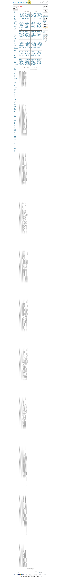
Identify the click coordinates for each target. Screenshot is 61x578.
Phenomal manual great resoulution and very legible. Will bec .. (45, 22)
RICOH (14, 115)
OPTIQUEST (15, 101)
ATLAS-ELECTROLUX (15, 23)
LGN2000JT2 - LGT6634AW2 (21, 51)
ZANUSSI (15, 150)
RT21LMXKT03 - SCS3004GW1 (39, 59)
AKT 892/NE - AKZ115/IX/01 (33, 20)
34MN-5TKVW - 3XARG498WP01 (27, 13)
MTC (14, 94)
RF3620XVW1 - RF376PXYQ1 (27, 57)
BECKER (15, 26)
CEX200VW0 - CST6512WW (33, 26)
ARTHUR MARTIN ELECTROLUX (15, 21)
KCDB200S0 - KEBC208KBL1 (39, 38)
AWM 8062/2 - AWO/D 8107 (33, 24)
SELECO (14, 125)
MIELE (14, 90)
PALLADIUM (15, 104)
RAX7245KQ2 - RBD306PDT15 (27, 55)
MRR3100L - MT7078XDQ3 (33, 54)
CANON (14, 33)
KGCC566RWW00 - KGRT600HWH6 (33, 42)
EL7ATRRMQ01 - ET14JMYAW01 (39, 29)
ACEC (14, 11)
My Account (45, 574)
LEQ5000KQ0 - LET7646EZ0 (33, 49)
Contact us (30, 574)
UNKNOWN (15, 143)
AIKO (14, 13)
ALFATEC (15, 16)
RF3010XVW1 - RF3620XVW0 (21, 57)
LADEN (14, 77)
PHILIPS (14, 108)
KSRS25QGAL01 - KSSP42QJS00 (21, 46)
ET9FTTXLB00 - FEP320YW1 (27, 33)
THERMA (15, 136)
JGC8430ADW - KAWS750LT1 (27, 38)
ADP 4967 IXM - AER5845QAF (21, 18)
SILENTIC (15, 130)
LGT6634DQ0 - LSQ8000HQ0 (27, 51)
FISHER (14, 54)
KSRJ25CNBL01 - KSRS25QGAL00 (39, 44)
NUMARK (15, 99)
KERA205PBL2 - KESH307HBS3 (21, 42)
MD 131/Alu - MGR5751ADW (21, 54)
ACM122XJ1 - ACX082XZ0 (27, 17)
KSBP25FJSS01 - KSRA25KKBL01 (27, 44)
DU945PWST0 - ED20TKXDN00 (33, 27)
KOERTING (15, 75)
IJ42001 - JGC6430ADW (21, 38)
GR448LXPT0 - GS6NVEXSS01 (21, 37)
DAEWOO (15, 42)
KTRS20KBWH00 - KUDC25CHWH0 (39, 46)
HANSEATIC (15, 62)
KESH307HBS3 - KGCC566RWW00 (27, 42)
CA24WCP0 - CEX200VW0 (27, 26)
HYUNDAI (15, 66)
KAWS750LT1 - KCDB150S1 (33, 38)
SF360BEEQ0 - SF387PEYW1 (33, 61)
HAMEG (14, 61)
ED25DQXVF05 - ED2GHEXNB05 (21, 29)
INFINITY (15, 68)
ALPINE (14, 18)
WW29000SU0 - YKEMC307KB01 (21, 64)
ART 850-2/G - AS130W (39, 22)
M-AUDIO (15, 82)
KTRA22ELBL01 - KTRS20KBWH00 (33, 46)
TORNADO (15, 138)
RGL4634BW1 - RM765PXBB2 (39, 57)
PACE (14, 103)
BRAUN (14, 31)
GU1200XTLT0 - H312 (33, 37)
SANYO (14, 123)
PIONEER (15, 109)
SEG (14, 124)
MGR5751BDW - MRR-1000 (27, 54)
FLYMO (14, 55)
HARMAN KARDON (16, 63)
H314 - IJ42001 (39, 36)
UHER (14, 141)
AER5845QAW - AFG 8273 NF (27, 18)
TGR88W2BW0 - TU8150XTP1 (27, 63)
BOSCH (14, 29)
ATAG (14, 22)
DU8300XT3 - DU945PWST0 (27, 27)
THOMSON (15, 137)
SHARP (14, 127)
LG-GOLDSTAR (15, 78)
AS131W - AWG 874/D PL (21, 24)
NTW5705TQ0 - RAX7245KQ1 (21, 55)
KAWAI (14, 73)
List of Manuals (44, 32)
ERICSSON (15, 50)
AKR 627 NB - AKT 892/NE (27, 20)
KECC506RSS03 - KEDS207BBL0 (33, 40)
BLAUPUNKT (15, 28)
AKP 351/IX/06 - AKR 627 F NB (21, 20)
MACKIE (15, 83)
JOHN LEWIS (15, 71)
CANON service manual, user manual (38, 576)
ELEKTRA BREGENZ (16, 48)
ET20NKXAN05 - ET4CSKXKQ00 (39, 31)
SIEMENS (15, 129)
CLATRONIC (15, 36)
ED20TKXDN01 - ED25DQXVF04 (39, 27)
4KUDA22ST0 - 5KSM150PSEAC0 (39, 13)
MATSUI (14, 85)
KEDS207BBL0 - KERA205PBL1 (39, 40)
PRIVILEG (15, 111)
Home (26, 574)
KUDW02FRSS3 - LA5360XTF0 (33, 47)
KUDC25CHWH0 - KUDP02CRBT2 (21, 47)
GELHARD (15, 57)
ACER (14, 12)
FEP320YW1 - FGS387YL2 (33, 33)
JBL (14, 70)
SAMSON (15, 120)
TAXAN (14, 132)
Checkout (40, 574)
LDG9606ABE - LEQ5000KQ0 (27, 49)
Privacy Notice (43, 1)
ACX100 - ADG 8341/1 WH (33, 17)
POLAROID (15, 110)
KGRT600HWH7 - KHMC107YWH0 (39, 42)
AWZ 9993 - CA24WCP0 (21, 26)
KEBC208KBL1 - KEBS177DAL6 (21, 40)
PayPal (45, 28)
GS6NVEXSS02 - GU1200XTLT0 (27, 37)
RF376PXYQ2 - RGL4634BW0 (33, 57)
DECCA (14, 43)
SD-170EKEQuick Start (46, 40)
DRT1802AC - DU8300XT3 (21, 27)
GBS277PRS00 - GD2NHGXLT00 (21, 35)
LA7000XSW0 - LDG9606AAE (21, 49)
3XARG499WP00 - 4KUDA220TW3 (33, 13)
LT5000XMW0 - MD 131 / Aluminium (39, 52)
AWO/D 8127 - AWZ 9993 (39, 24)
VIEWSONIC (15, 144)
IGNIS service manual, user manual (31, 576)
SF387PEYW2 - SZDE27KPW (39, 61)
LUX (14, 80)
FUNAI (14, 56)
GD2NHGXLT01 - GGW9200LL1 (27, 35)
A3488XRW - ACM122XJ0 (22, 17)
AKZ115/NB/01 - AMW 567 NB (39, 20)
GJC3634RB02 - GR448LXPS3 (39, 35)
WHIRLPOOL (15, 148)
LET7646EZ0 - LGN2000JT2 (39, 49)
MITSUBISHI (15, 92)
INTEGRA (15, 69)
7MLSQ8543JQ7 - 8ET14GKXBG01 (33, 15)
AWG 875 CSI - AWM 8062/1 (27, 24)
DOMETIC (15, 45)
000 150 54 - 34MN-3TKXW (21, 13)
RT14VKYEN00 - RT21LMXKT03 (33, 59)
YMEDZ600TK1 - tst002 (33, 64)
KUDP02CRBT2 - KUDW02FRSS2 (27, 47)
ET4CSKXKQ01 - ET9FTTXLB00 (21, 33)
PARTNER (15, 106)
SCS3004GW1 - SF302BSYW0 (21, 61)
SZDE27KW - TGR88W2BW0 (21, 63)
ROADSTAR (15, 116)
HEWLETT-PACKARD (16, 64)
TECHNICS (15, 134)
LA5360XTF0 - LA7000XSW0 (39, 47)
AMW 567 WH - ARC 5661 (21, 22)
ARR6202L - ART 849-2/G (33, 22)
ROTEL (14, 118)
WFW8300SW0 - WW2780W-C (39, 63)
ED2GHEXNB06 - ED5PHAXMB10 (27, 29)
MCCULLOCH (15, 87)
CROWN (14, 40)
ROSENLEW (15, 117)
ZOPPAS (14, 151)
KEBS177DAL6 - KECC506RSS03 (27, 40)
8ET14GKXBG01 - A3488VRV (39, 15)
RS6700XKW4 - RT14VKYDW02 (27, 59)
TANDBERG (15, 131)
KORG (14, 76)
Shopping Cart (35, 574)
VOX (14, 146)
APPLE (14, 20)
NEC (14, 96)
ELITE (14, 49)
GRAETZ (15, 59)
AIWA (14, 14)
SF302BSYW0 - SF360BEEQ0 (27, 61)
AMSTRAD (15, 19)
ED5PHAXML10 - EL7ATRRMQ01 (33, 29)
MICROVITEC (15, 89)
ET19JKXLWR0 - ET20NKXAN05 (33, 31)
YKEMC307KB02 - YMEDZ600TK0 (27, 64)
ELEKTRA (15, 47)
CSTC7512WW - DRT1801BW (39, 26)
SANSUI (14, 122)
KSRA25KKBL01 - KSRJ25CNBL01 (33, 44)
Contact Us (40, 1)
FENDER (15, 52)
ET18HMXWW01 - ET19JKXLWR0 (27, 31)
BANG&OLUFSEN (15, 24)
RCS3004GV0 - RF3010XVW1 (39, 55)
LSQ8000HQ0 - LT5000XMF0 (33, 51)
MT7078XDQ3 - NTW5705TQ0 (39, 54)
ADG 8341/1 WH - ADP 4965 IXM (39, 17)
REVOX (14, 113)
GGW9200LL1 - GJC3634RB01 (33, 35)
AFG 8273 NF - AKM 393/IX (33, 18)
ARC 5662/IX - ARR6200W (27, 22)
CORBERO (15, 38)
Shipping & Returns (46, 1)
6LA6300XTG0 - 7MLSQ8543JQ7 (27, 15)
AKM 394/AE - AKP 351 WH (39, 18)
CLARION (15, 35)
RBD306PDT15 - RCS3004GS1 (33, 55)
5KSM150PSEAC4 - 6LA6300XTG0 (21, 15)
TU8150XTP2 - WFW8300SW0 (33, 63)
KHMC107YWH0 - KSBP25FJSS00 (21, 44)
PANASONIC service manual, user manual (23, 576)
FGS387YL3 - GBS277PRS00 (39, 33)
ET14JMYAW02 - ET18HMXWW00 (21, 31)
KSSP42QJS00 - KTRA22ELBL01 (27, 46)
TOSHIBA (15, 139)
